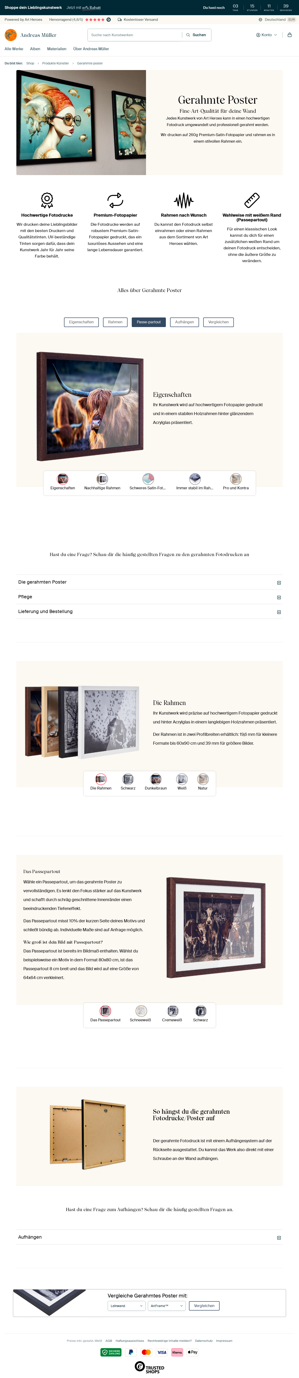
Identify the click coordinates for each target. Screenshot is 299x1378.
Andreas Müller (38, 35)
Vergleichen (218, 322)
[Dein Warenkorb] (289, 35)
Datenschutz (204, 1341)
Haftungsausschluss (130, 1341)
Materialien (56, 48)
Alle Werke (14, 48)
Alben (35, 48)
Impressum (224, 1341)
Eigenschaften (81, 322)
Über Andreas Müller (91, 48)
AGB (109, 1341)
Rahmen (115, 322)
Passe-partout (149, 322)
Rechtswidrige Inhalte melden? (170, 1341)
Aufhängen (184, 322)
